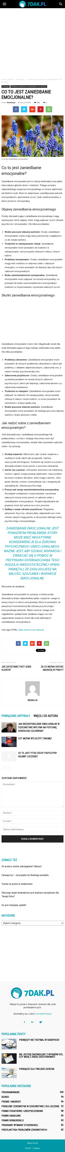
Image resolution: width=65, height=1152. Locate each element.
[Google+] (32, 1022)
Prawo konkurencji (13, 1120)
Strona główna (8, 79)
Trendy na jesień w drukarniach (17, 883)
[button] (61, 4)
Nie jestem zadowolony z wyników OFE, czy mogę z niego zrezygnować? (41, 1055)
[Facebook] (24, 1022)
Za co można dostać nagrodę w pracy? (52, 668)
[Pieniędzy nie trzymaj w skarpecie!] (9, 1044)
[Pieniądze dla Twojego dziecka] (9, 1073)
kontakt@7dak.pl (43, 1013)
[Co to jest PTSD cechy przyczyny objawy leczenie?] (9, 756)
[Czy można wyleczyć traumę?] (9, 742)
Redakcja (11, 102)
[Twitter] (41, 1022)
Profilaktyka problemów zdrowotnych (24, 1129)
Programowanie (11, 1092)
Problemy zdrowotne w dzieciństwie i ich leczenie (28, 86)
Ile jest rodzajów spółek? (14, 905)
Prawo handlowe (11, 1115)
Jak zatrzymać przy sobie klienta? (16, 668)
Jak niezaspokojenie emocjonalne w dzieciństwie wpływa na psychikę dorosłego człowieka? (39, 727)
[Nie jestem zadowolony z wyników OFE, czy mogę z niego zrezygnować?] (9, 1058)
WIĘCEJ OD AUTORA (46, 716)
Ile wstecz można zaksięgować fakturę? (22, 866)
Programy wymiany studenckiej (20, 1125)
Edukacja (5, 86)
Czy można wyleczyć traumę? (35, 738)
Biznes (5, 1097)
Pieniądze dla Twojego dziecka (36, 1069)
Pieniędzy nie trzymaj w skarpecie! (39, 1039)
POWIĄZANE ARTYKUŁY (16, 716)
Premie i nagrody (11, 1101)
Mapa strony (32, 1143)
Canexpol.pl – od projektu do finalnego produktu (25, 875)
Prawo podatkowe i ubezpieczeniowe (22, 1111)
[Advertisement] (32, 42)
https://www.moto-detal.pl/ (31, 629)
